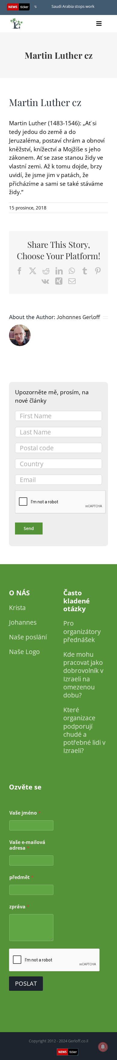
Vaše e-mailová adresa (27, 845)
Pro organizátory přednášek (82, 631)
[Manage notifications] (103, 1047)
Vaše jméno (25, 813)
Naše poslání (28, 637)
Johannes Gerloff (78, 317)
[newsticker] (16, 20)
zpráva (19, 907)
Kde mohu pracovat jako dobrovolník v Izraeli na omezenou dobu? (83, 674)
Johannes (23, 622)
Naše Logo (24, 651)
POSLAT (26, 983)
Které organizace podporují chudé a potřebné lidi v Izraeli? (84, 730)
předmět (21, 877)
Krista (17, 607)
